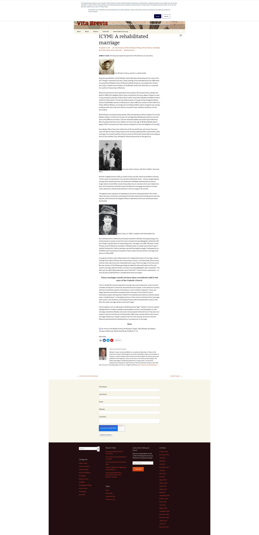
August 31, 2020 (105, 48)
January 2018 (163, 483)
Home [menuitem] (79, 31)
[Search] (180, 35)
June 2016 (162, 505)
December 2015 (164, 455)
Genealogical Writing (134, 48)
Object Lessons (83, 479)
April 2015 (162, 492)
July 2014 (162, 464)
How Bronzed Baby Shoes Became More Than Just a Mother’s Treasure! (113, 475)
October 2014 (163, 451)
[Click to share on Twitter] (108, 340)
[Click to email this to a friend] (100, 340)
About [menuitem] (87, 31)
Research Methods (84, 473)
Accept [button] (158, 16)
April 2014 (162, 461)
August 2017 (163, 480)
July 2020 (162, 458)
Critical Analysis (119, 48)
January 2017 (163, 521)
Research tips (83, 488)
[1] (158, 124)
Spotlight (81, 482)
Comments (110, 496)
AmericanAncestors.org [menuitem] (120, 31)
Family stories (110, 50)
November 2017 (164, 527)
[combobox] (180, 31)
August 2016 (163, 508)
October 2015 (163, 499)
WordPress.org (110, 499)
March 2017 (162, 473)
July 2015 (162, 470)
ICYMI (126, 48)
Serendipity (156, 48)
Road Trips (118, 50)
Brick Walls (102, 50)
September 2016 (164, 511)
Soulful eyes (176, 376)
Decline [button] (166, 16)
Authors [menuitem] (95, 31)
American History (147, 48)
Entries (109, 493)
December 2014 (164, 467)
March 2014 (162, 486)
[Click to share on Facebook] (104, 340)
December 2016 (164, 517)
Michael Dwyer (130, 50)
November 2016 (164, 514)
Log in (107, 490)
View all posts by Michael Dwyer (148, 365)
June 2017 (162, 524)
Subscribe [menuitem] (106, 31)
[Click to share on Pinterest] (111, 340)
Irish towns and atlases (87, 376)
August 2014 (163, 489)
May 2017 (162, 477)
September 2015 (164, 495)
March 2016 (162, 502)
